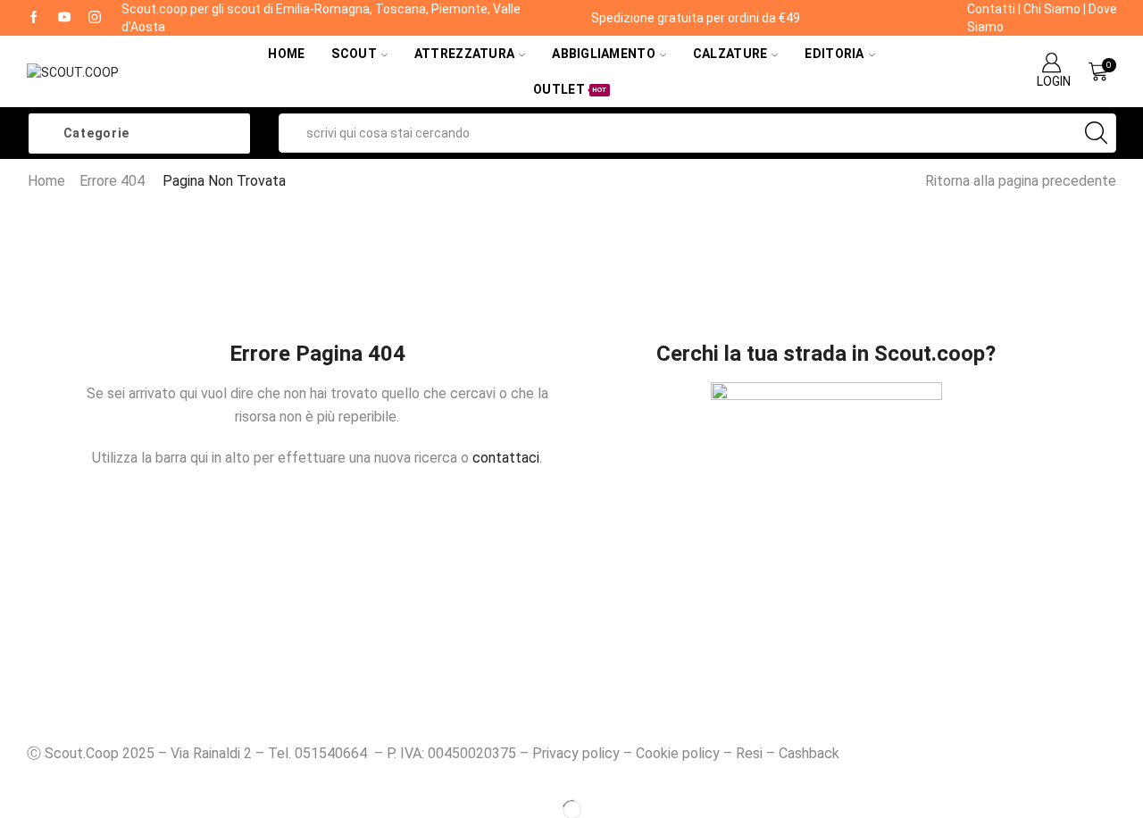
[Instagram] (94, 18)
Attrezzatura (464, 53)
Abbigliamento (603, 53)
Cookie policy (678, 753)
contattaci (505, 457)
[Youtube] (64, 18)
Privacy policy (576, 753)
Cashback (809, 753)
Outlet (570, 89)
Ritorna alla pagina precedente (1020, 180)
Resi (749, 753)
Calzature (730, 53)
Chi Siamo (1051, 9)
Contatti (991, 9)
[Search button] (1096, 133)
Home (286, 53)
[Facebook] (34, 18)
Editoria (834, 53)
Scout (353, 53)
